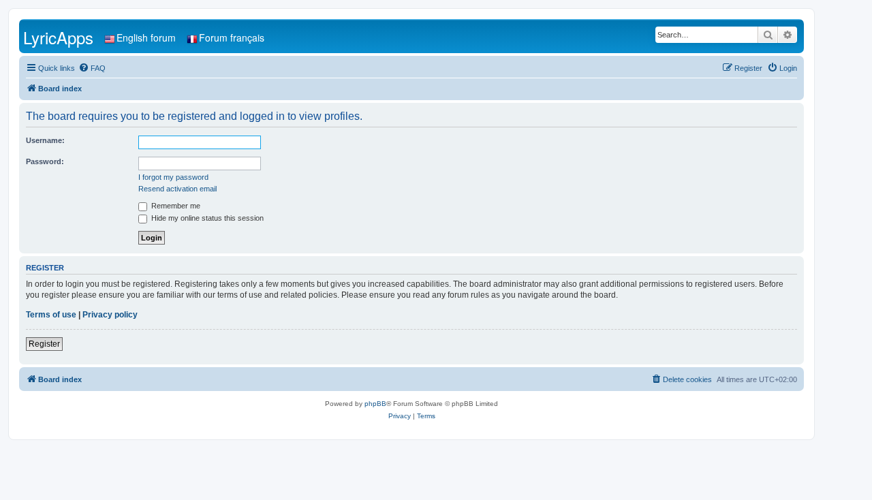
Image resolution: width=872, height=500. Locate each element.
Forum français (231, 37)
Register (44, 344)
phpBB (375, 403)
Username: (45, 140)
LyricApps (58, 37)
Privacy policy (110, 314)
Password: (45, 161)
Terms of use (51, 314)
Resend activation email (177, 189)
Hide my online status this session (206, 218)
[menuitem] (92, 68)
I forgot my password (173, 177)
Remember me (174, 206)
